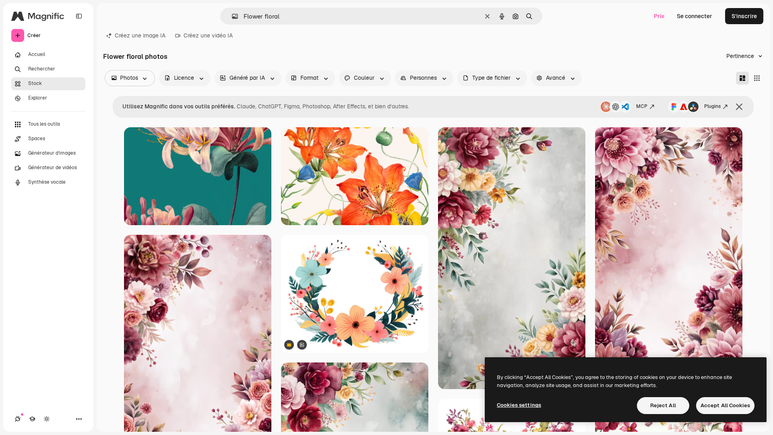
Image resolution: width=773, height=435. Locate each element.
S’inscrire (744, 16)
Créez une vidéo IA (208, 35)
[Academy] (32, 418)
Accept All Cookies (725, 405)
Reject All (663, 405)
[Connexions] (17, 418)
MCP (641, 106)
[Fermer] (739, 107)
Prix (659, 16)
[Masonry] (742, 78)
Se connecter (694, 16)
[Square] (756, 78)
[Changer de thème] (46, 418)
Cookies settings (519, 405)
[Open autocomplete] (232, 16)
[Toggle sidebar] (78, 16)
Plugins (712, 106)
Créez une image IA (140, 35)
